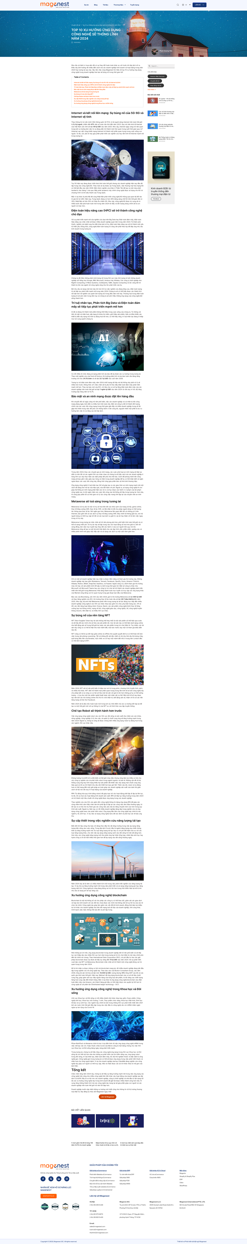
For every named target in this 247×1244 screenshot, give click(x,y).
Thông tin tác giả (164, 54)
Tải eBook (156, 199)
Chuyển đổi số (75, 25)
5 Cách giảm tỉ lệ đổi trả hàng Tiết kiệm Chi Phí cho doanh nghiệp (82, 1144)
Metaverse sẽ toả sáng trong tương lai (86, 92)
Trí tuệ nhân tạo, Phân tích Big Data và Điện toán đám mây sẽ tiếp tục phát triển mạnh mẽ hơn (104, 87)
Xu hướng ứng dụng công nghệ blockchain (88, 101)
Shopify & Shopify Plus (187, 1176)
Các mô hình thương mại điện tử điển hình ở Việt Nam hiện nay (166, 112)
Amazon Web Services (157, 76)
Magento (183, 1173)
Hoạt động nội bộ (155, 85)
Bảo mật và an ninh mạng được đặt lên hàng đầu (89, 89)
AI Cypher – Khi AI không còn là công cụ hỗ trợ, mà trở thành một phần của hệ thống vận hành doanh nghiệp (166, 99)
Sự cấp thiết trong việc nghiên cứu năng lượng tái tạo (91, 98)
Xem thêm (151, 89)
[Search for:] (161, 66)
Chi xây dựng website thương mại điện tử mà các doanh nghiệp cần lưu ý (166, 125)
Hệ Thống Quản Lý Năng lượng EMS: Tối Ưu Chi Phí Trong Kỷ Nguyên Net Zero (166, 138)
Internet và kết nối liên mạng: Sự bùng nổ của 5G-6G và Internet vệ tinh (97, 82)
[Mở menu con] (125, 5)
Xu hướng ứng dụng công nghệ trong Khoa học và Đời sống (93, 103)
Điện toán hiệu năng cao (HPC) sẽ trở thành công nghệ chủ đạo (94, 85)
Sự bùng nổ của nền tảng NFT (83, 94)
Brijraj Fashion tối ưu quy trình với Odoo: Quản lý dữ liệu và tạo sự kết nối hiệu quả (107, 1144)
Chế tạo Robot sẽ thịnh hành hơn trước (86, 96)
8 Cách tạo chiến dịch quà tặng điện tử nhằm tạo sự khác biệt (131, 1144)
